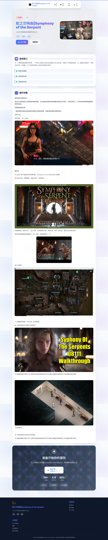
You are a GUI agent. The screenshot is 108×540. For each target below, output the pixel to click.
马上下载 (71, 510)
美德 (13, 526)
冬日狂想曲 (15, 523)
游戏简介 (71, 505)
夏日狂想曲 (15, 531)
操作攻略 (71, 507)
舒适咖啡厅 (15, 528)
